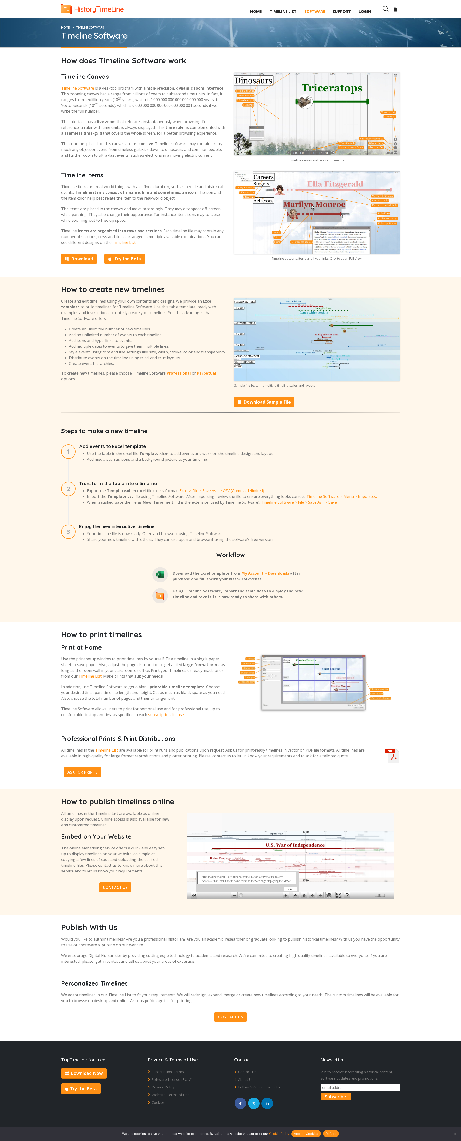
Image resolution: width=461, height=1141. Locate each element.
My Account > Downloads (265, 573)
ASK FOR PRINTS (82, 772)
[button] (385, 9)
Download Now (87, 1073)
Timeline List (283, 11)
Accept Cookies (306, 1133)
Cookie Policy (279, 1133)
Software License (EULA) (172, 1079)
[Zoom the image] (317, 75)
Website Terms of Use (171, 1094)
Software (314, 11)
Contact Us (247, 1071)
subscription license (166, 714)
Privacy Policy (163, 1087)
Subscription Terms (168, 1071)
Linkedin (267, 1103)
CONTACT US (115, 887)
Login (365, 11)
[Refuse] (455, 1133)
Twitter (254, 1103)
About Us (246, 1079)
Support (342, 11)
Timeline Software (77, 88)
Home (256, 11)
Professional (179, 373)
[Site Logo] (92, 9)
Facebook (240, 1103)
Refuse (331, 1133)
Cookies (158, 1102)
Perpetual (206, 373)
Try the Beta (127, 259)
